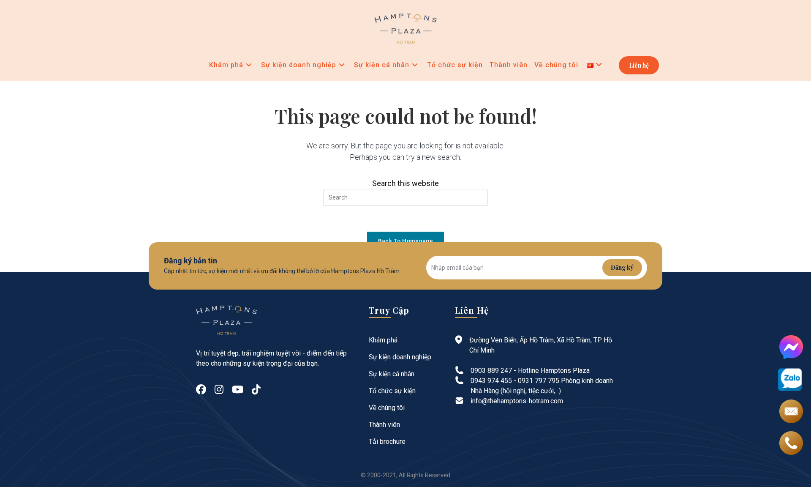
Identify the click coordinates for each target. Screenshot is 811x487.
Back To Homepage (405, 241)
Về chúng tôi (387, 408)
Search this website (405, 183)
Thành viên (384, 425)
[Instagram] (219, 389)
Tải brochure (387, 442)
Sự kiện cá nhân (391, 374)
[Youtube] (237, 389)
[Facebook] (201, 389)
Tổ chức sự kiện (392, 391)
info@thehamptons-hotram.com (517, 401)
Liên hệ (639, 65)
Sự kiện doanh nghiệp (400, 357)
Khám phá (383, 340)
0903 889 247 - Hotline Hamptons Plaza (530, 371)
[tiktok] (256, 389)
